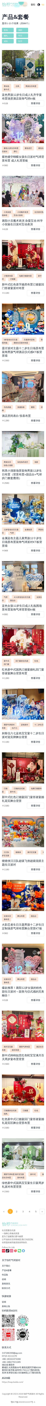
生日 (20, 41)
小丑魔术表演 (22, 212)
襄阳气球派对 (9, 725)
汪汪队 (6, 852)
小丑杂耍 (7, 212)
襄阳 (32, 407)
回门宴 (6, 664)
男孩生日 (7, 462)
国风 (5, 1114)
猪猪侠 (18, 852)
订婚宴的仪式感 (10, 1110)
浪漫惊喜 (21, 407)
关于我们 (6, 1265)
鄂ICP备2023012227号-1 (23, 1402)
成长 (6, 41)
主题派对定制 (29, 340)
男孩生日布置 (31, 86)
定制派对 (24, 725)
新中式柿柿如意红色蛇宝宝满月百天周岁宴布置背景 (23, 1057)
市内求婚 (7, 407)
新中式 (6, 89)
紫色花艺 (28, 148)
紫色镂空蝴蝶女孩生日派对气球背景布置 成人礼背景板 (23, 158)
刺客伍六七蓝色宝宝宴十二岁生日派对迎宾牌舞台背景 (23, 735)
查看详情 (35, 103)
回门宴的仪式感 (22, 661)
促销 (4, 1279)
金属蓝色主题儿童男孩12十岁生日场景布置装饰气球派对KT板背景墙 (22, 541)
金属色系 (28, 529)
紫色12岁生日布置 (11, 148)
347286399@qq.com (12, 1353)
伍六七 (14, 728)
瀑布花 (6, 919)
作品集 (5, 1274)
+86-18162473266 (11, 1359)
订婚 (5, 788)
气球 (12, 533)
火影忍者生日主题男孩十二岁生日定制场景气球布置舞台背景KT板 (23, 926)
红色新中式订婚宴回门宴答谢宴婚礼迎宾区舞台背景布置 (23, 1121)
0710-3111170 (9, 1356)
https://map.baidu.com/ (12, 1382)
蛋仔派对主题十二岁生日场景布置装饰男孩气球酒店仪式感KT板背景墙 (23, 352)
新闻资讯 (6, 1283)
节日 (20, 35)
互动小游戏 (18, 215)
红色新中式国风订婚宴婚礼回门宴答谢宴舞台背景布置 (23, 671)
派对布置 (15, 1050)
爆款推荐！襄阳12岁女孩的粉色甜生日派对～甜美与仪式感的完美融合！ (23, 991)
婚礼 (6, 35)
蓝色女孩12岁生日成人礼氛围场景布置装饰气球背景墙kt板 (22, 607)
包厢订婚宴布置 (25, 276)
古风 (17, 86)
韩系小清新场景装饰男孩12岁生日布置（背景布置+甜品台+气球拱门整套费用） (22, 474)
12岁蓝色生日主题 (11, 529)
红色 (36, 661)
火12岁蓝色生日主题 (22, 597)
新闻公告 (6, 1306)
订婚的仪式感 (19, 788)
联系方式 (6, 1288)
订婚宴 (12, 279)
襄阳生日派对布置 (21, 343)
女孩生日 (7, 916)
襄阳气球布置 (24, 1047)
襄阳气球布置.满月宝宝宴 (14, 1174)
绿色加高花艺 (22, 462)
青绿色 (6, 86)
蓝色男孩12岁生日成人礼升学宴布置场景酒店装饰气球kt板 (22, 96)
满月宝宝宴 (31, 852)
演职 (20, 30)
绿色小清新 (8, 465)
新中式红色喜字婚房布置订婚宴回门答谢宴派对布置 (23, 286)
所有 (6, 30)
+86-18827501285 (11, 1362)
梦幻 (15, 151)
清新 (36, 462)
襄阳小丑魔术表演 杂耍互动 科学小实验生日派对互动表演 (22, 222)
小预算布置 (8, 276)
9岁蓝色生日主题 (10, 340)
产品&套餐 (7, 1270)
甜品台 (12, 600)
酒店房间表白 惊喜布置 (16, 416)
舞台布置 (21, 916)
